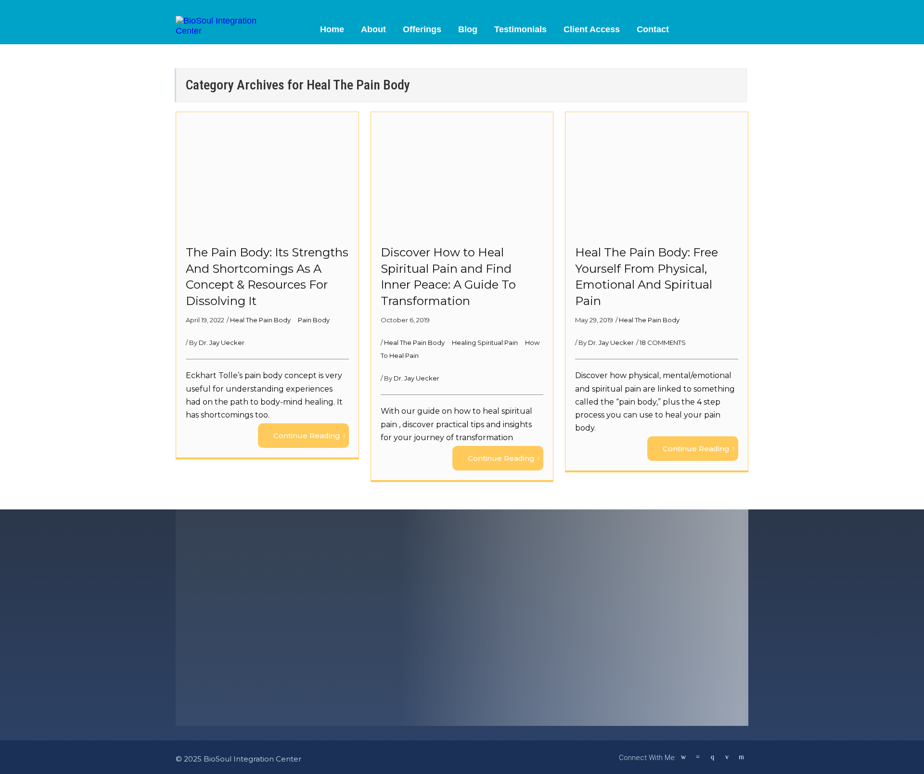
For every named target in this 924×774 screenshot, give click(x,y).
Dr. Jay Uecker (221, 342)
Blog (467, 29)
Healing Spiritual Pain (485, 342)
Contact (653, 29)
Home (332, 29)
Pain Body (314, 320)
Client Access (592, 29)
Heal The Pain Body (261, 320)
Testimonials (520, 29)
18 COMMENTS (663, 342)
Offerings (422, 29)
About (373, 29)
